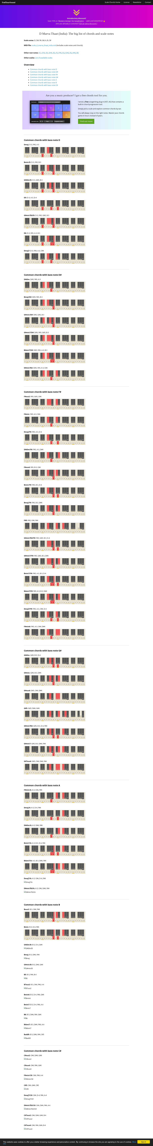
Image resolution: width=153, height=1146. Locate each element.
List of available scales (43, 58)
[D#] (50, 53)
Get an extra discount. (88, 24)
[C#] (43, 53)
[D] (47, 53)
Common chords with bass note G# (44, 77)
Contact (148, 2)
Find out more (86, 121)
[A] (71, 53)
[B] (77, 53)
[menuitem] (8, 2)
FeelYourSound (8, 2)
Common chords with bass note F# (44, 74)
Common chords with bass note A (43, 80)
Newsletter (137, 2)
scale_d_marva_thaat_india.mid (44, 45)
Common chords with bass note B (43, 82)
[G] (63, 53)
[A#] (74, 53)
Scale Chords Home (112, 2)
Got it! (143, 1142)
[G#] (67, 53)
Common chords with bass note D (43, 69)
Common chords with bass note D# (44, 72)
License (126, 2)
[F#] (59, 53)
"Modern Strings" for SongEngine (71, 21)
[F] (57, 53)
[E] (54, 53)
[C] (40, 53)
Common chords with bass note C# (44, 85)
